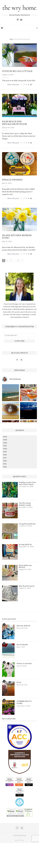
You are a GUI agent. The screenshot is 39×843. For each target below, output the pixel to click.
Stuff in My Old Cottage (17, 71)
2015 (5, 464)
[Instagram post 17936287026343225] (10, 410)
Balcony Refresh (23, 626)
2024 (5, 437)
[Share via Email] (31, 84)
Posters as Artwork (24, 663)
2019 (5, 452)
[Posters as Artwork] (8, 669)
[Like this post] (21, 84)
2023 (5, 440)
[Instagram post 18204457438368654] (28, 392)
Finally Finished (12, 180)
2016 (5, 461)
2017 (4, 458)
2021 (5, 446)
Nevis (19, 682)
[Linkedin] (21, 20)
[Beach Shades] (8, 650)
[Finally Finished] (19, 163)
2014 (5, 467)
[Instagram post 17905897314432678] (28, 410)
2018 (5, 455)
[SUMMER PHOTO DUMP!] (8, 707)
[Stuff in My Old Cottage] (19, 55)
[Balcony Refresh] (8, 632)
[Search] (37, 28)
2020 (5, 449)
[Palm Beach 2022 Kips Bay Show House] (19, 105)
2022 (5, 443)
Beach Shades (22, 645)
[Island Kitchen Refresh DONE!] (19, 219)
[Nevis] (8, 688)
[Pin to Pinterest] (28, 84)
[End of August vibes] (10, 392)
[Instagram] (18, 20)
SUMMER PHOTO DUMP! (24, 702)
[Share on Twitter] (26, 84)
